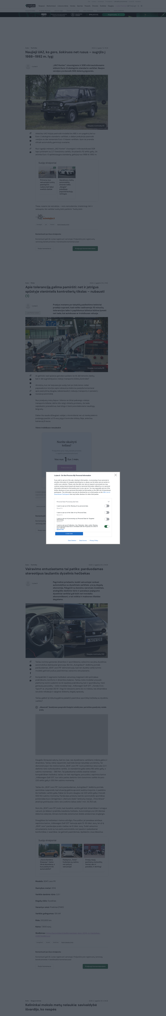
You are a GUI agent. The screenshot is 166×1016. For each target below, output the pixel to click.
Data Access (83, 540)
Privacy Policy (94, 540)
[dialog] (83, 508)
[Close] (116, 475)
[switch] (106, 506)
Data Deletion (72, 540)
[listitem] (83, 502)
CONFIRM (69, 533)
